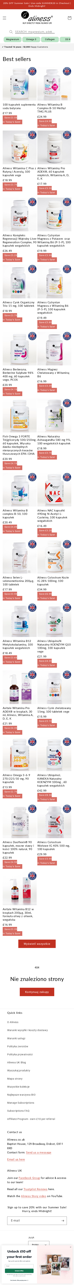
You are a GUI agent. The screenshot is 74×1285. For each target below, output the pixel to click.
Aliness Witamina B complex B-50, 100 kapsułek (15, 514)
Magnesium (12, 39)
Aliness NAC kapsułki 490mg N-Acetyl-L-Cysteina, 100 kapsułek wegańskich (52, 515)
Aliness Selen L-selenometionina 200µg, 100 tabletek (18, 581)
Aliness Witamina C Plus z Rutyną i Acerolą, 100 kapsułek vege (19, 172)
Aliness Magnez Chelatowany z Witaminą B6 (53, 373)
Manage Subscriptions (20, 1102)
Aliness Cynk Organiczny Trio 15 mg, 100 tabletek (19, 304)
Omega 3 (31, 39)
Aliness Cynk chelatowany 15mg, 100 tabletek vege (54, 709)
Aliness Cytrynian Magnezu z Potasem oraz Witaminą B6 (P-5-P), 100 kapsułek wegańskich (54, 240)
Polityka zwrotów (17, 1046)
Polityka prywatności (20, 1054)
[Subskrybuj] (63, 1221)
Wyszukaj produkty (18, 1070)
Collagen (50, 39)
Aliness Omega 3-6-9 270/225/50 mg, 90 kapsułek (16, 778)
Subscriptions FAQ (18, 1110)
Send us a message (38, 1152)
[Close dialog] (70, 1247)
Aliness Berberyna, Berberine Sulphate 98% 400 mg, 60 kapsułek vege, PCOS (18, 374)
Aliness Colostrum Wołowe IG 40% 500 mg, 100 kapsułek (53, 845)
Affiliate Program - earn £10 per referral (31, 1119)
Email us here (16, 1159)
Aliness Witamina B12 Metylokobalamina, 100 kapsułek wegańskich (18, 644)
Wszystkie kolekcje (18, 1086)
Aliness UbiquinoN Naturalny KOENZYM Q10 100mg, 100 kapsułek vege (54, 646)
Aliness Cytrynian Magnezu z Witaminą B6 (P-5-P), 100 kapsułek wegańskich (53, 307)
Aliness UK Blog (16, 1062)
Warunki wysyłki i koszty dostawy (27, 1030)
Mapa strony (15, 1078)
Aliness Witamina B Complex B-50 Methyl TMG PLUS (51, 108)
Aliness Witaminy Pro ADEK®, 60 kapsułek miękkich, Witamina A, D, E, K (53, 173)
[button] (4, 18)
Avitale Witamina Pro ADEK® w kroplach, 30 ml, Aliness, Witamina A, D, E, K (18, 713)
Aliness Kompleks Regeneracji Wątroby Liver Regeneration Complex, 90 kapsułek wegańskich (20, 240)
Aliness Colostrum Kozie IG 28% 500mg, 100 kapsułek (53, 581)
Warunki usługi (16, 1038)
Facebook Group (29, 1178)
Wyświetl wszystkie (37, 943)
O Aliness (12, 1022)
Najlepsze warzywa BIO (21, 1094)
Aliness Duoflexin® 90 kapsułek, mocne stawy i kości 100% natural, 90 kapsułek (18, 847)
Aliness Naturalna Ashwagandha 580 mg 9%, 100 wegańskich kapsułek (54, 440)
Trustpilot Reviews (36, 1189)
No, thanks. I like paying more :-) (19, 1280)
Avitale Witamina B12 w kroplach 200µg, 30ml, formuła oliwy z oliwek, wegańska (18, 914)
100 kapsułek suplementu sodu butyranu (19, 106)
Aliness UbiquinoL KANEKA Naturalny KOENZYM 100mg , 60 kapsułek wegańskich (52, 780)
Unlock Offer (19, 1271)
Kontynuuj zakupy (37, 992)
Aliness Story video (33, 1196)
